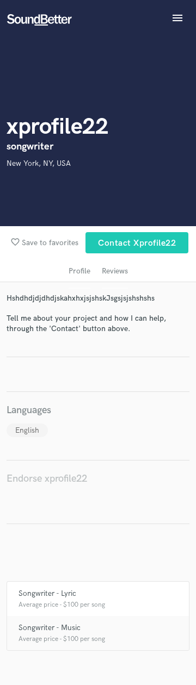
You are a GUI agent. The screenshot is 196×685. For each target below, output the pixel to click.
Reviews (115, 271)
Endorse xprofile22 (47, 478)
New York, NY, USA (39, 163)
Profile (79, 271)
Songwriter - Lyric (47, 593)
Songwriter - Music (50, 627)
